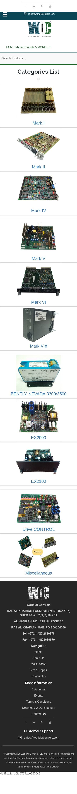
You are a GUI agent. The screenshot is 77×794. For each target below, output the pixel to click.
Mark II (38, 166)
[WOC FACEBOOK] (26, 6)
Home (38, 651)
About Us (38, 657)
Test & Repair (38, 670)
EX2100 (38, 481)
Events (38, 695)
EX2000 (38, 437)
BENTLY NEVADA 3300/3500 (38, 393)
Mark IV (38, 210)
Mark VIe (38, 346)
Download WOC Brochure (38, 707)
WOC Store (38, 664)
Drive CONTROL (39, 529)
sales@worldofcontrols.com (41, 14)
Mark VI (38, 302)
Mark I (39, 123)
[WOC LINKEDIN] (34, 6)
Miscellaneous (38, 573)
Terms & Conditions (38, 701)
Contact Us (39, 676)
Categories (38, 689)
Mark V (38, 258)
